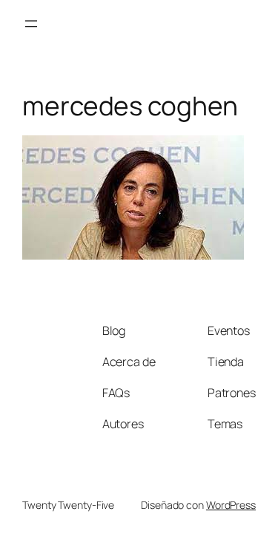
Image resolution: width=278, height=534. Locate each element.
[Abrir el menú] (31, 24)
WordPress (231, 505)
